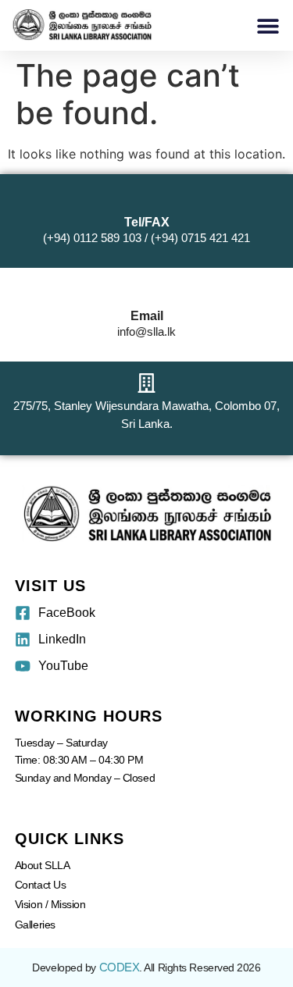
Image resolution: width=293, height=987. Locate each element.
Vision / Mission (50, 904)
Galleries (35, 924)
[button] (267, 25)
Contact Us (40, 884)
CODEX (119, 967)
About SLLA (42, 865)
